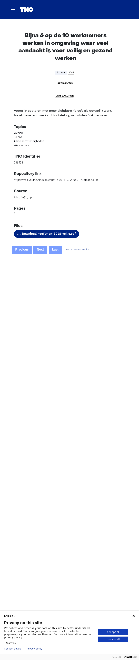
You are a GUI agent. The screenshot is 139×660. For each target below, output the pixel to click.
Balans (18, 137)
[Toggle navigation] (13, 9)
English (8, 615)
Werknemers (21, 145)
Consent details (12, 648)
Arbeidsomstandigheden (29, 141)
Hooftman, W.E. (64, 83)
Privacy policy (34, 648)
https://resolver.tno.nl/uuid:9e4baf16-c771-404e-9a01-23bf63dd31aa (56, 180)
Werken (18, 133)
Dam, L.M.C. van (64, 96)
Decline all (113, 639)
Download (49, 234)
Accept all (113, 632)
